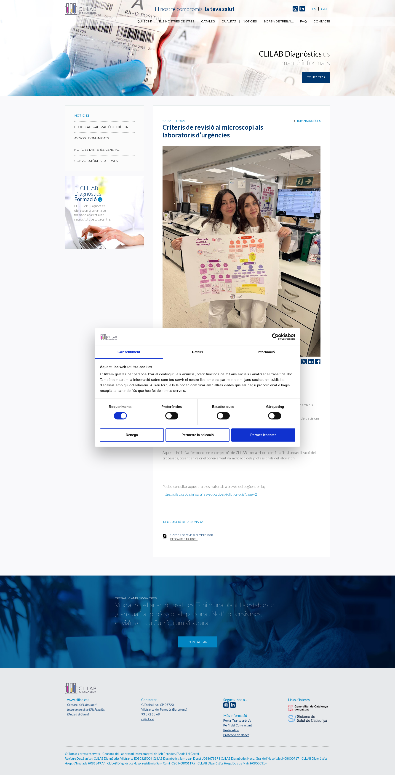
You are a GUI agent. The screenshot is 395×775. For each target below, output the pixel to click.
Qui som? (144, 21)
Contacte (321, 21)
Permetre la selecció (197, 435)
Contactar (316, 77)
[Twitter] (304, 362)
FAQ (303, 21)
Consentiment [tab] (128, 352)
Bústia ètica (231, 730)
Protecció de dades (236, 735)
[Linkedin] (302, 9)
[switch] (171, 416)
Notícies (250, 21)
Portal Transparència (237, 720)
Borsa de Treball (279, 21)
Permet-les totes (263, 435)
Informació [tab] (266, 352)
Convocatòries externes (96, 161)
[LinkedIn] (311, 362)
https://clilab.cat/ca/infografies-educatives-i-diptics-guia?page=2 (210, 494)
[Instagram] (295, 9)
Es (314, 9)
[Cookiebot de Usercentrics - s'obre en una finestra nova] (275, 336)
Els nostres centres (177, 21)
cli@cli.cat (147, 719)
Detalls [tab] (197, 352)
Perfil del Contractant (237, 725)
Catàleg (208, 21)
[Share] (317, 362)
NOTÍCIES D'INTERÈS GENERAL (96, 149)
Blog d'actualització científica (101, 127)
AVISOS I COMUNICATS (91, 138)
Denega (132, 435)
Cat (324, 9)
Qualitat (229, 21)
